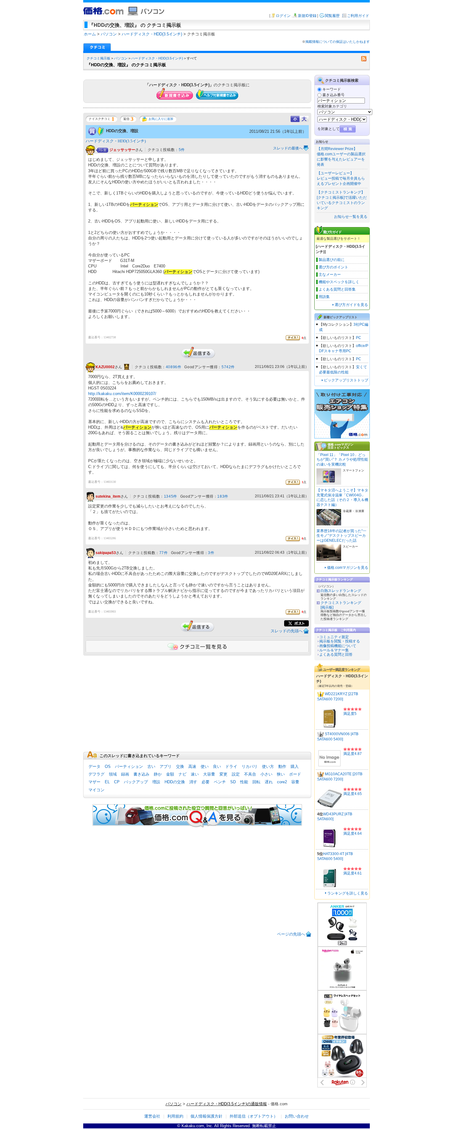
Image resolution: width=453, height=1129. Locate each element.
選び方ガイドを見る (351, 305)
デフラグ (96, 774)
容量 (295, 782)
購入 (295, 766)
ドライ (231, 766)
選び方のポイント (333, 267)
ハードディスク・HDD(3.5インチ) (157, 58)
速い (195, 774)
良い (217, 766)
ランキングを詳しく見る (347, 893)
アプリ (166, 766)
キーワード (331, 89)
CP (117, 782)
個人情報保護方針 (206, 1116)
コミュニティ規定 (334, 637)
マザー (94, 782)
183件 (222, 496)
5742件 (228, 367)
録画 (125, 774)
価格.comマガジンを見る (347, 567)
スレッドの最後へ (288, 148)
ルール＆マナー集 (334, 650)
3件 (211, 553)
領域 (113, 774)
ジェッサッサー (122, 150)
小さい (266, 774)
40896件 (174, 367)
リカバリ (250, 766)
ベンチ (220, 782)
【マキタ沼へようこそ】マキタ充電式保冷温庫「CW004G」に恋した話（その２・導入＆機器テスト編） (342, 497)
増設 (156, 782)
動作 (282, 766)
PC (358, 338)
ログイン (283, 16)
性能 (244, 782)
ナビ (182, 774)
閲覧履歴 (332, 16)
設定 (236, 774)
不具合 (250, 774)
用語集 (324, 297)
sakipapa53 (106, 553)
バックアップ (136, 782)
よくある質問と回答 (336, 654)
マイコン (96, 790)
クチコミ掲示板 (98, 58)
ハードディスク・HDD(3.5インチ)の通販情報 (226, 1104)
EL (107, 782)
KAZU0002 (105, 367)
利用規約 (175, 1116)
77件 (163, 553)
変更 (223, 774)
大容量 (209, 774)
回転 (256, 782)
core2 (282, 782)
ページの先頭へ (291, 934)
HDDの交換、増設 (122, 130)
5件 (182, 150)
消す (193, 782)
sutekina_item (108, 496)
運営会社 (152, 1116)
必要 (206, 782)
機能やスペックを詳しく (339, 282)
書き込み (141, 774)
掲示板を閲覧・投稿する (339, 641)
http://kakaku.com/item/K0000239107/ (122, 393)
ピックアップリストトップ (346, 380)
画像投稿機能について (337, 646)
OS (108, 766)
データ (94, 766)
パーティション (129, 766)
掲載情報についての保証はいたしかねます (337, 41)
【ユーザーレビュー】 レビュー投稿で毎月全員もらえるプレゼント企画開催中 (341, 178)
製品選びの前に (332, 260)
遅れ (269, 782)
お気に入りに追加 (161, 118)
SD (233, 782)
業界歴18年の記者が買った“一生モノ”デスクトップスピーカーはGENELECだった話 (341, 536)
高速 (192, 766)
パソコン (121, 58)
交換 (180, 766)
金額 (170, 774)
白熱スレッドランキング (340, 591)
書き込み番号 (333, 95)
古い (151, 766)
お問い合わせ (297, 1116)
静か (158, 774)
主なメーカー (330, 274)
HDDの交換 (175, 782)
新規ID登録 (307, 16)
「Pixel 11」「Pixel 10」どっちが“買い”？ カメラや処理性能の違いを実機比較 (342, 460)
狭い (281, 774)
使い (205, 766)
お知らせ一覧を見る (350, 216)
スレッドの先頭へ (287, 631)
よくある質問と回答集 (337, 289)
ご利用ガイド (358, 16)
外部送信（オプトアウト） (254, 1116)
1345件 (170, 496)
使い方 (268, 766)
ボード (295, 774)
